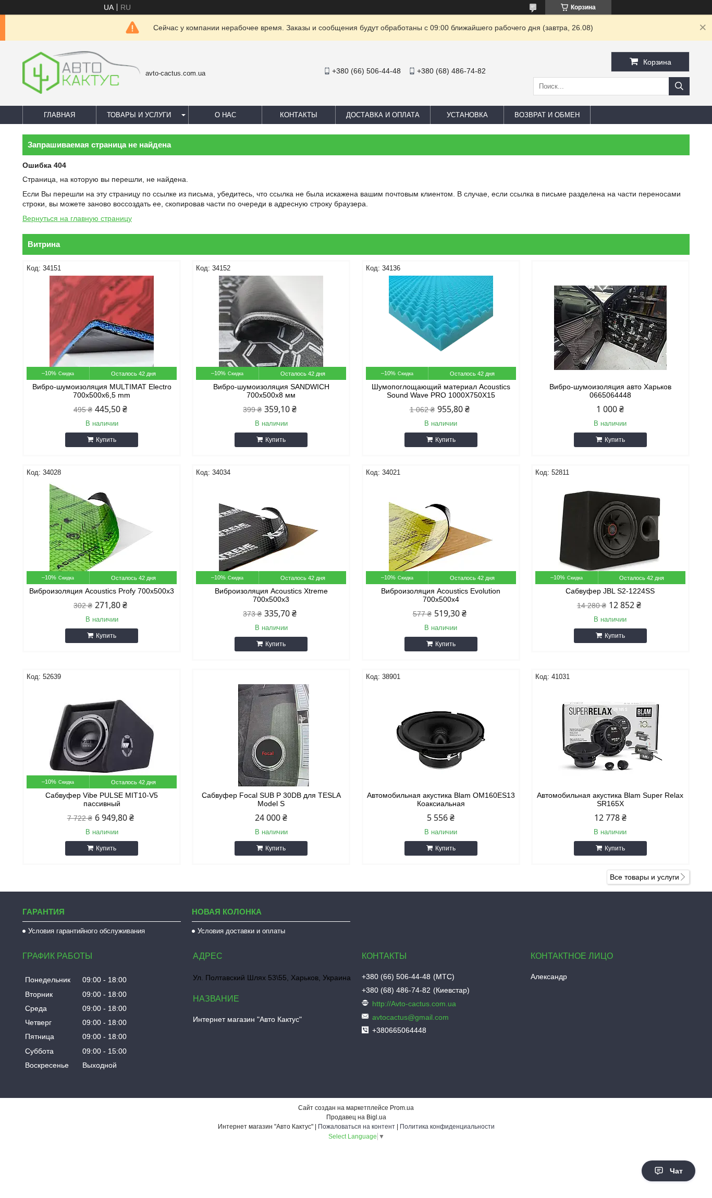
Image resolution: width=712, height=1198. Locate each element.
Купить (106, 439)
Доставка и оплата (383, 115)
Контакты (298, 115)
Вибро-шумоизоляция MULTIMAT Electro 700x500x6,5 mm (101, 390)
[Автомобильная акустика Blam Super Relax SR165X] (610, 736)
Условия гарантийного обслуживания (86, 931)
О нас (225, 115)
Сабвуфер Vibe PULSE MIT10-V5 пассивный (101, 799)
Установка (467, 115)
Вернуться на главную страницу (77, 218)
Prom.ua (402, 1107)
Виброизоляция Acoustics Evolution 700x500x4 (440, 595)
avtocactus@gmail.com (410, 1017)
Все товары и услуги (644, 877)
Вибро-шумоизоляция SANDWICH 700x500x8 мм (271, 390)
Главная (59, 115)
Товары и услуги (139, 115)
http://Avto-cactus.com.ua (414, 1003)
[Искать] (679, 86)
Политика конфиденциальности (447, 1126)
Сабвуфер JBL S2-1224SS (610, 591)
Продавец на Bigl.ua (356, 1117)
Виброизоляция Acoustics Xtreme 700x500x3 (271, 595)
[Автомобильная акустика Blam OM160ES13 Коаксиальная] (441, 736)
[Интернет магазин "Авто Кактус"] (81, 91)
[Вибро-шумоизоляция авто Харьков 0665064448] (610, 328)
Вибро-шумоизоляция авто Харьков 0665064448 (610, 390)
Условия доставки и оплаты (241, 931)
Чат (676, 1171)
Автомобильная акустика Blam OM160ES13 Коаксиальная (441, 799)
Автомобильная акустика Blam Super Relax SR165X (610, 799)
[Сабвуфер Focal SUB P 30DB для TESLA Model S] (271, 736)
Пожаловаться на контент (356, 1126)
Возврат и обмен (547, 115)
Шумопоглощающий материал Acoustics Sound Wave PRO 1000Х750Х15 (441, 390)
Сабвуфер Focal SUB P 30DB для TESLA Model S (271, 799)
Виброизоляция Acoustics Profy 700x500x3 (101, 591)
